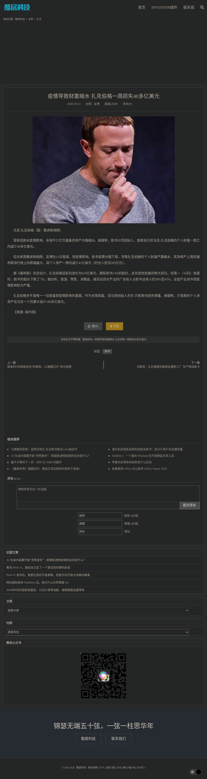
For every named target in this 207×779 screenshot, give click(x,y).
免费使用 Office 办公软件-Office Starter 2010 (139, 468)
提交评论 (189, 505)
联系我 (188, 7)
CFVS (101, 767)
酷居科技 (17, 7)
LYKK (118, 767)
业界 (30, 19)
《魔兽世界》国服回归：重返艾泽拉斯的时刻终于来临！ (46, 468)
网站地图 (93, 767)
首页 (141, 7)
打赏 (116, 326)
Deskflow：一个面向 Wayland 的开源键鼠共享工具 (143, 455)
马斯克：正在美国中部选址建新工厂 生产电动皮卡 (168, 366)
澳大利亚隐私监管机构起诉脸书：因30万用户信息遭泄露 (147, 449)
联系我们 (118, 739)
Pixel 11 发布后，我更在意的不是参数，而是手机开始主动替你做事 (48, 575)
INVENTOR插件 (164, 7)
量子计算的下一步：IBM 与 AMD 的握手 (36, 462)
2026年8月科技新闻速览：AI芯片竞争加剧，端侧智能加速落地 (45, 590)
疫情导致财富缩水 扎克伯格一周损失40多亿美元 (103, 96)
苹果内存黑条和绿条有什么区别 (132, 462)
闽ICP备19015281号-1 (134, 767)
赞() (95, 326)
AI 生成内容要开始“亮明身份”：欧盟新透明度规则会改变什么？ (51, 455)
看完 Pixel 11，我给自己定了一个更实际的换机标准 (38, 567)
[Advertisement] (103, 50)
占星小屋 (110, 767)
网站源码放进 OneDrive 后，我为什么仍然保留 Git (37, 582)
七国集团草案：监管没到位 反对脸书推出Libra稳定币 (44, 449)
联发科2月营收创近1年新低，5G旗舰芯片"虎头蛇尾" (40, 366)
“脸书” (107, 351)
